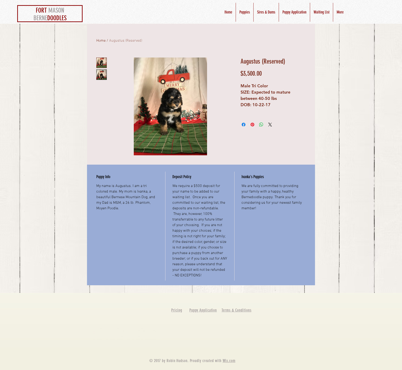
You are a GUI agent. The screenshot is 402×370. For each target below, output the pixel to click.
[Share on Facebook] (243, 124)
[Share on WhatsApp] (261, 124)
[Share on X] (270, 124)
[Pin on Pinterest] (252, 124)
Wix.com (229, 360)
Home (101, 40)
